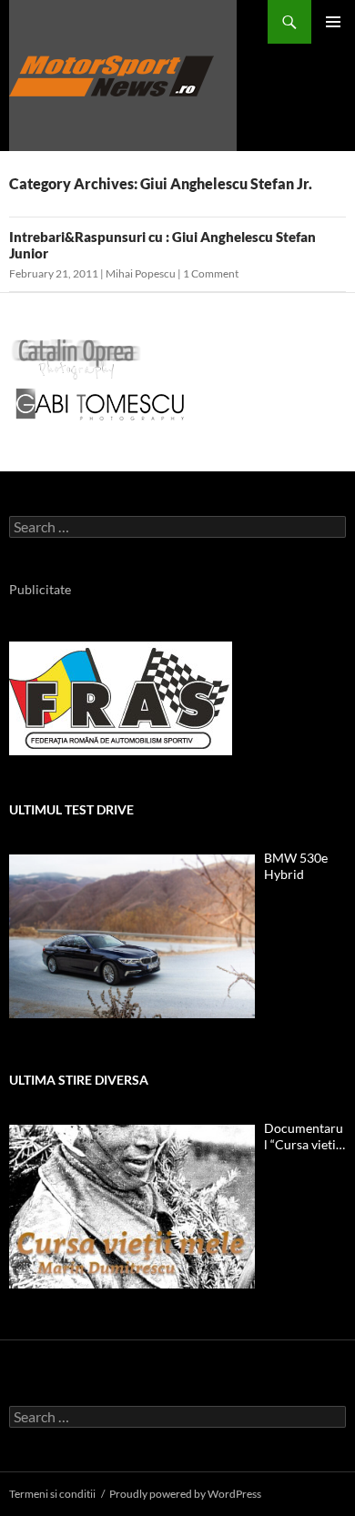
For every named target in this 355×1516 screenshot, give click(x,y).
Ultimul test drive (71, 809)
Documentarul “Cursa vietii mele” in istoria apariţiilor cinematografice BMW (303, 1136)
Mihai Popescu (141, 273)
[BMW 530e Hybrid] (132, 936)
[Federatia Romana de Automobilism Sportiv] (120, 696)
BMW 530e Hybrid (296, 866)
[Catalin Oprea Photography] (76, 358)
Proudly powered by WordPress (185, 1494)
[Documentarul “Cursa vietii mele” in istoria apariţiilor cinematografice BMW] (132, 1207)
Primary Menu (333, 22)
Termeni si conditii (52, 1494)
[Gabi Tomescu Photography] (100, 403)
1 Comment (210, 273)
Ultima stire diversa (78, 1079)
